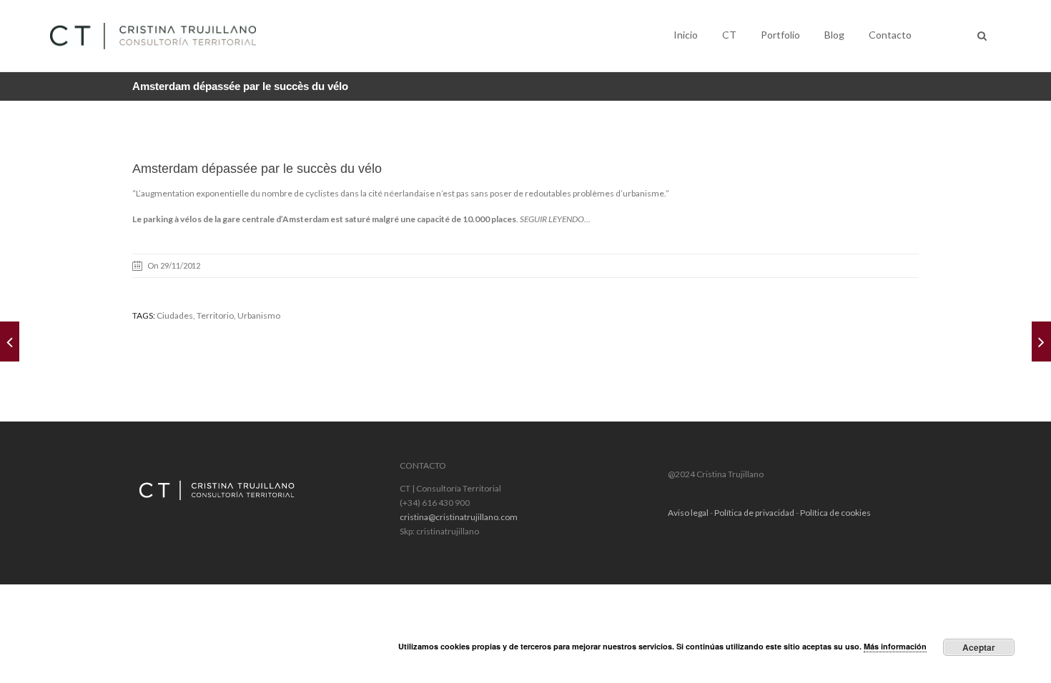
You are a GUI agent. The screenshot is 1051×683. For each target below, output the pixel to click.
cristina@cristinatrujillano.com (459, 517)
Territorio (215, 315)
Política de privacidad (754, 512)
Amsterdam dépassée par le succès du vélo (257, 168)
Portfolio (780, 35)
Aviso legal (688, 512)
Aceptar (978, 647)
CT (729, 35)
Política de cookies (835, 512)
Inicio (685, 35)
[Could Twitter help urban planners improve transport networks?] (1041, 341)
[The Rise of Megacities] (9, 341)
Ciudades (175, 315)
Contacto (890, 35)
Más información (895, 646)
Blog (834, 35)
